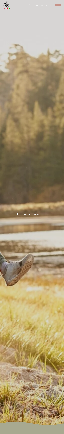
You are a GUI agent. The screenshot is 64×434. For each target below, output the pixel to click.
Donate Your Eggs (48, 5)
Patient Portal (37, 5)
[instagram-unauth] (53, 4)
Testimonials (49, 4)
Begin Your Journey (27, 4)
